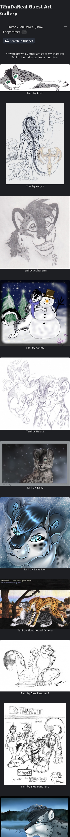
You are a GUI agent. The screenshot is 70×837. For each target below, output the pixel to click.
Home (12, 27)
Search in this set (21, 41)
